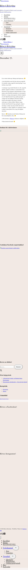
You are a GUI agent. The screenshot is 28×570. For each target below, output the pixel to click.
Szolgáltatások (8, 548)
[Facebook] (1, 40)
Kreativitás (5, 389)
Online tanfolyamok (11, 32)
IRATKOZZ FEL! (9, 18)
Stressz (4, 391)
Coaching (8, 24)
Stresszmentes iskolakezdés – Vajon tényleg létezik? (15, 382)
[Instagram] (3, 40)
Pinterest (12, 118)
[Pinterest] (4, 40)
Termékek (6, 556)
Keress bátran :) (8, 42)
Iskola (1, 398)
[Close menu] (0, 537)
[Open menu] (1, 53)
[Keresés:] (7, 367)
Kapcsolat (7, 36)
